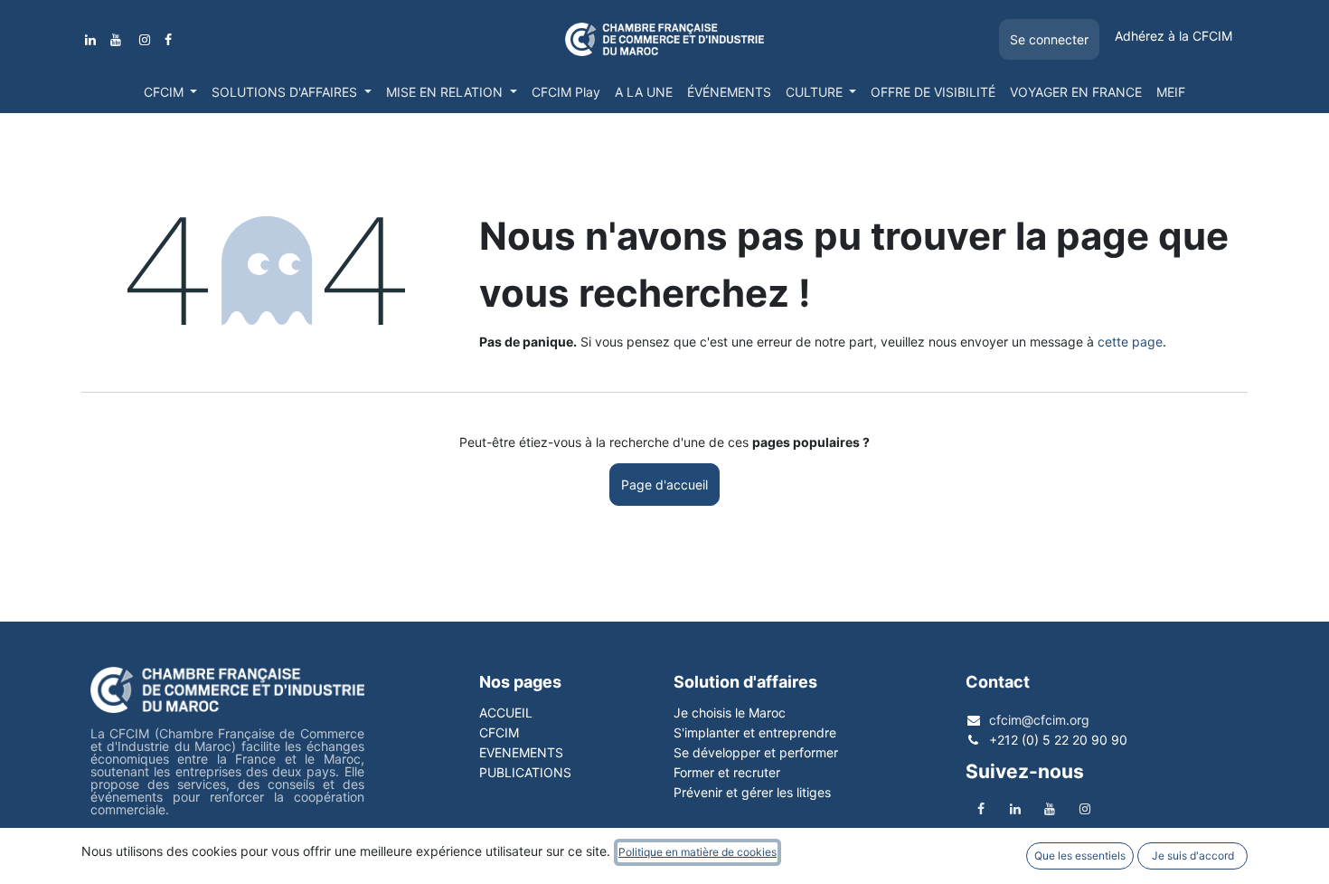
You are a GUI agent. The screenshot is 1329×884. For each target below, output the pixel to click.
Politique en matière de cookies (697, 852)
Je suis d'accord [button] (1193, 855)
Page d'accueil (664, 484)
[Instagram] (144, 39)
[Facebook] (168, 40)
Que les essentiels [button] (1080, 855)
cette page (1130, 341)
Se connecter (1049, 39)
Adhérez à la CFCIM (1173, 35)
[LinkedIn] (90, 40)
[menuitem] (171, 92)
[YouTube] (115, 39)
